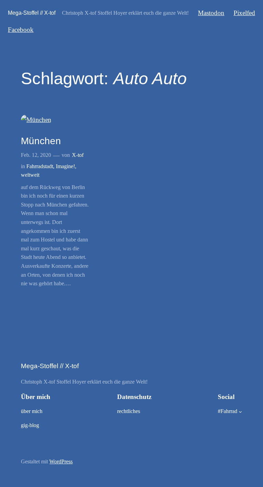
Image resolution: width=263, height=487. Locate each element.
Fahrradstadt (39, 166)
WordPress (61, 461)
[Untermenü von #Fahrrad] (240, 411)
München (41, 141)
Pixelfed (244, 12)
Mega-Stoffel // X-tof (31, 13)
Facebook (21, 29)
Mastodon (211, 12)
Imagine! (65, 166)
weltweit (30, 175)
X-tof (78, 155)
